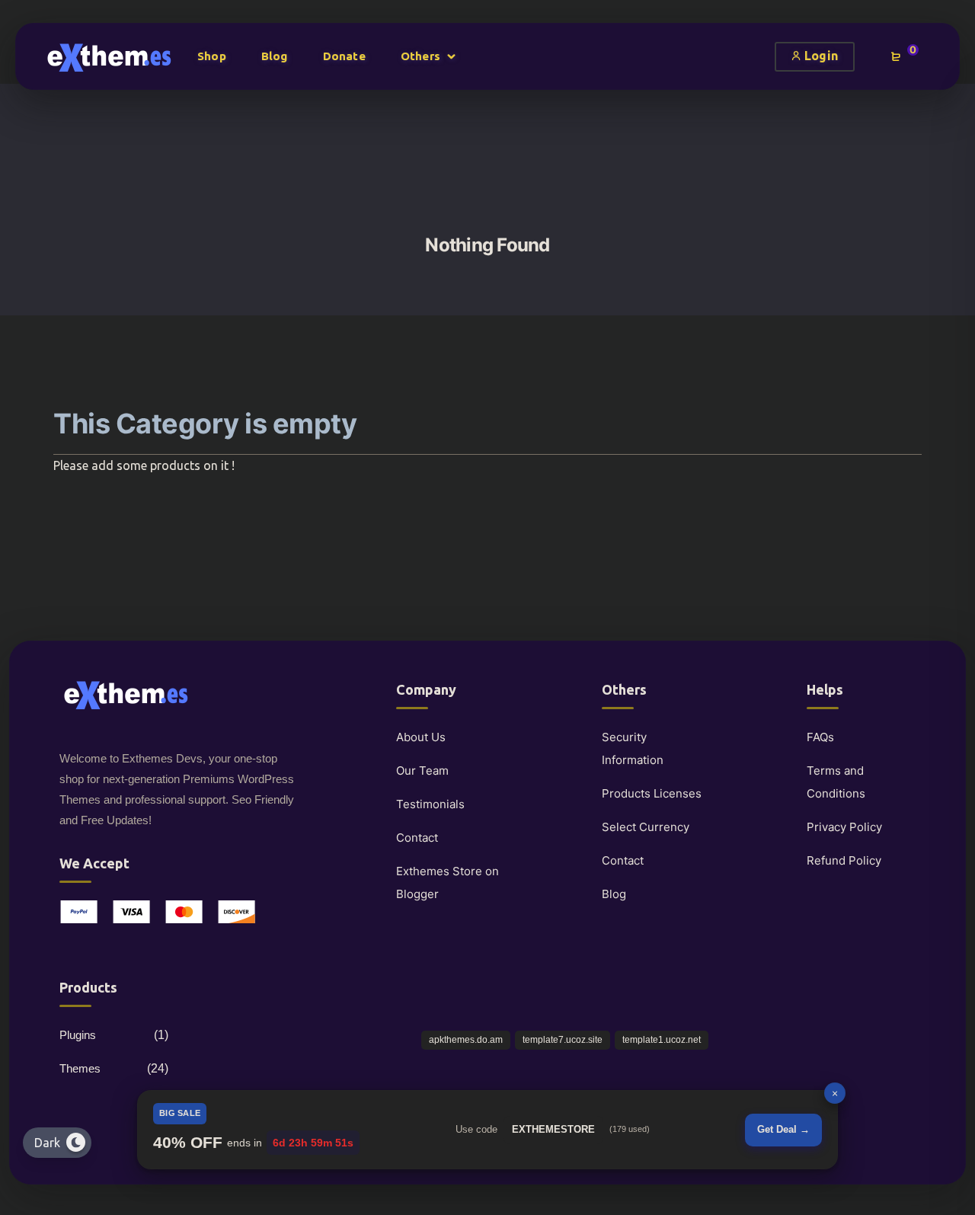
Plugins (77, 1034)
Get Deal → (783, 1129)
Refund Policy (844, 860)
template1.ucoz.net (661, 1039)
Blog (614, 894)
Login (819, 55)
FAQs (820, 737)
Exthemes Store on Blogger (447, 882)
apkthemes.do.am (466, 1039)
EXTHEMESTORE (553, 1129)
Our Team (422, 770)
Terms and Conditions (836, 782)
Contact (417, 837)
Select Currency (645, 827)
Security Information (632, 748)
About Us (421, 737)
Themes (80, 1068)
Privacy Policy (844, 827)
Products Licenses (652, 793)
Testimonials (430, 804)
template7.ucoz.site (563, 1039)
